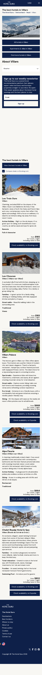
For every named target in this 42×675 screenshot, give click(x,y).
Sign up (21, 104)
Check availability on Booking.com (25, 245)
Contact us (6, 637)
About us (5, 625)
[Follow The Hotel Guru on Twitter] (30, 649)
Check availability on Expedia (24, 420)
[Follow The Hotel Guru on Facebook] (32, 649)
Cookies (5, 631)
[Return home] (9, 3)
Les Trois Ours (9, 198)
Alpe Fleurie (8, 451)
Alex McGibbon (23, 36)
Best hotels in (7, 619)
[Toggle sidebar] (39, 3)
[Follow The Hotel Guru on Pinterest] (39, 649)
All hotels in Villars (21, 42)
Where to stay (7, 622)
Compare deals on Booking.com (17, 171)
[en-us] (3, 644)
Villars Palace (9, 354)
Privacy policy (7, 628)
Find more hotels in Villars (21, 55)
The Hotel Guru (8, 612)
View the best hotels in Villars (15, 165)
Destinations (7, 616)
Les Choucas (9, 276)
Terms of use (7, 634)
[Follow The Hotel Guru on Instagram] (35, 649)
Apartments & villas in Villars (21, 49)
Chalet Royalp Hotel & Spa (15, 529)
